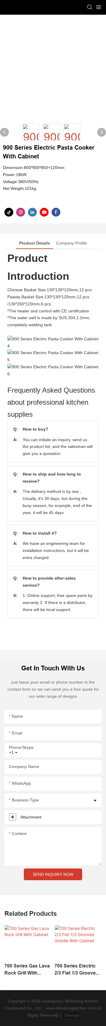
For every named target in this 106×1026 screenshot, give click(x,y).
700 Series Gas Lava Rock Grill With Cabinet (27, 970)
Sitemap (71, 1015)
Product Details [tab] (34, 243)
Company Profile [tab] (71, 243)
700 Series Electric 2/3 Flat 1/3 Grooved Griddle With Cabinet (77, 970)
